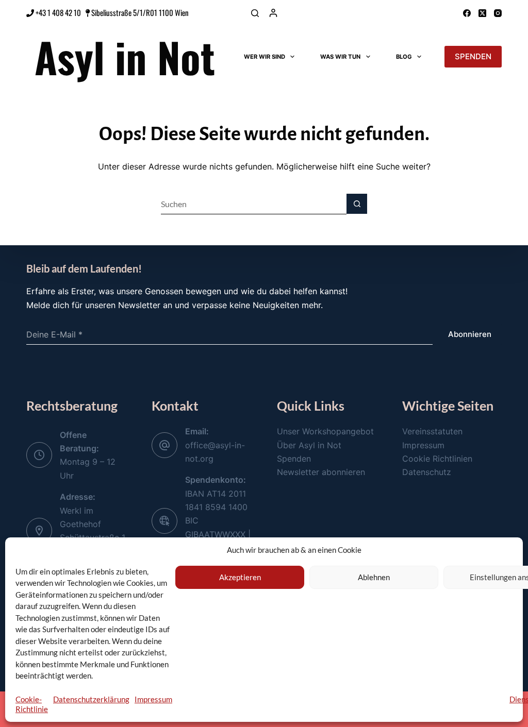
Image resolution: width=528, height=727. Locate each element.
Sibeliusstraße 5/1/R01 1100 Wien (140, 12)
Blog (404, 56)
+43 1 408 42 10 (57, 12)
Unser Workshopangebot (325, 431)
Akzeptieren (240, 577)
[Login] (273, 13)
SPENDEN (473, 56)
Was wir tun (340, 56)
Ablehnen (374, 577)
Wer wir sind (264, 56)
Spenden (294, 458)
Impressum (153, 699)
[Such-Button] (356, 204)
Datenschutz (426, 472)
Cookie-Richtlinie (31, 704)
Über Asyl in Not (309, 445)
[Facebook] (467, 13)
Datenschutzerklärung (91, 699)
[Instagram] (498, 13)
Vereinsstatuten (432, 431)
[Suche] (255, 13)
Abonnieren (469, 334)
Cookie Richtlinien (437, 458)
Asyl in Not (125, 56)
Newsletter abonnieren (321, 472)
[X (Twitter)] (482, 13)
